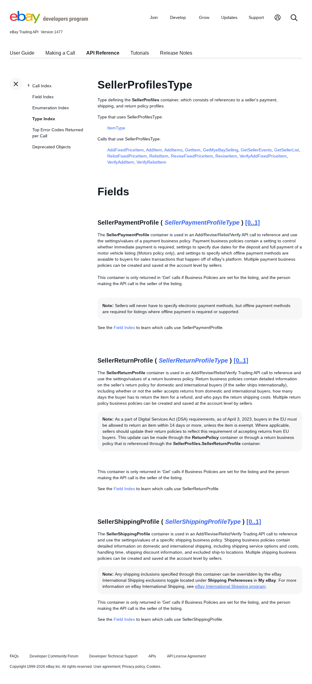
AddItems (173, 149)
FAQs (14, 656)
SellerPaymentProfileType (202, 222)
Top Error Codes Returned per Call (57, 132)
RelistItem (158, 156)
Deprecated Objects (51, 146)
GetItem (192, 149)
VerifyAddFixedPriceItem (263, 156)
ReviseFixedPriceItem (192, 156)
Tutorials (139, 53)
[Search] (294, 18)
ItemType (116, 127)
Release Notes (176, 53)
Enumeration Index (50, 107)
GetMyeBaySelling (220, 149)
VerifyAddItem (120, 162)
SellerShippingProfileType (203, 521)
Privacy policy (133, 666)
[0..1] (252, 222)
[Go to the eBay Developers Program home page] (49, 21)
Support (256, 17)
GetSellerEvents (256, 149)
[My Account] (277, 18)
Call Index (41, 85)
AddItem (154, 149)
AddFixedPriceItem (125, 149)
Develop (178, 17)
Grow (204, 17)
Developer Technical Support (113, 656)
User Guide (22, 53)
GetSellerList (286, 149)
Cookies (153, 666)
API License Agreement (186, 656)
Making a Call (60, 53)
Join (154, 17)
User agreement (107, 666)
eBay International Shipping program (230, 586)
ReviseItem (226, 156)
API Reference (102, 53)
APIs (152, 656)
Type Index (43, 118)
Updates (229, 17)
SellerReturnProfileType (193, 360)
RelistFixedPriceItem (127, 156)
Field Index (43, 96)
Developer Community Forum (54, 656)
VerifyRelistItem (151, 162)
